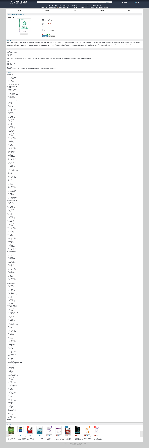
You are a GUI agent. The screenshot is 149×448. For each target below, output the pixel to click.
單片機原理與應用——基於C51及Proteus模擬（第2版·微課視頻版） (50, 438)
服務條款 (85, 443)
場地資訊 (99, 5)
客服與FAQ (72, 443)
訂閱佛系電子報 (91, 7)
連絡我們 (76, 443)
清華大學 (49, 19)
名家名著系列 (81, 7)
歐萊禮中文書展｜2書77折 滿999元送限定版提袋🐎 (49, 7)
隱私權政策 (81, 443)
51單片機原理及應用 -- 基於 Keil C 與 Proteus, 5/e (69, 438)
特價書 (129, 10)
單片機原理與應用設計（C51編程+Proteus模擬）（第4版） (79, 438)
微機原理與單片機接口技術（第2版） (41, 437)
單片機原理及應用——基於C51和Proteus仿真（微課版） (60, 438)
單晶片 (49, 32)
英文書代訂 (76, 7)
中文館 (55, 5)
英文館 (60, 5)
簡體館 (64, 5)
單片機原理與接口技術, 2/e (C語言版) (88, 437)
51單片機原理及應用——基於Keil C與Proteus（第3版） (31, 438)
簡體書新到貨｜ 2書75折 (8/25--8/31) (66, 7)
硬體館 (68, 5)
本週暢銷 (74, 10)
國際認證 (73, 5)
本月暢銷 (102, 10)
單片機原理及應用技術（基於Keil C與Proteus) (12, 438)
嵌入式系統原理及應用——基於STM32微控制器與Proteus (22, 438)
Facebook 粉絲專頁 (65, 443)
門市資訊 (94, 5)
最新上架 (20, 10)
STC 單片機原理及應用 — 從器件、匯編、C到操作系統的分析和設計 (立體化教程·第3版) (98, 439)
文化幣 (86, 7)
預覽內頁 (24, 34)
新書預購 (47, 10)
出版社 (84, 5)
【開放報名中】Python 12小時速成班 (101, 7)
